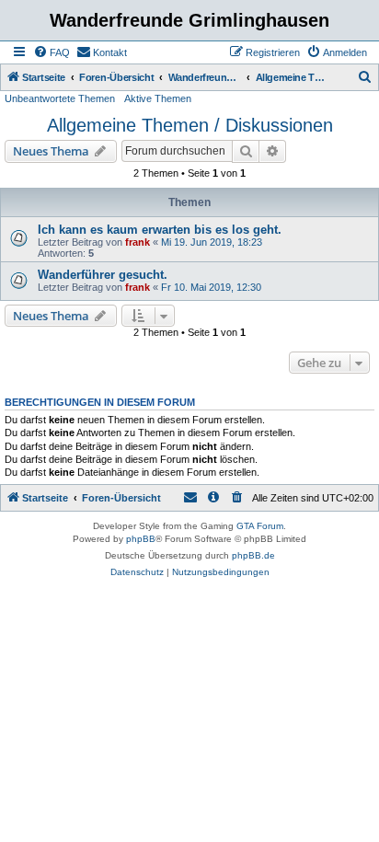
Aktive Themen (157, 98)
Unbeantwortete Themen (60, 98)
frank (137, 242)
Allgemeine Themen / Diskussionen (190, 125)
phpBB (140, 539)
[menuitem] (51, 52)
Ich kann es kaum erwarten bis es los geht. (159, 229)
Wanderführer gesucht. (102, 275)
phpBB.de (253, 555)
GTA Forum (259, 526)
